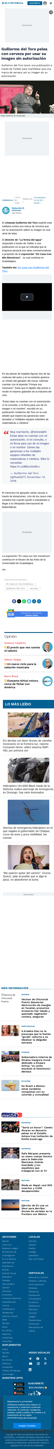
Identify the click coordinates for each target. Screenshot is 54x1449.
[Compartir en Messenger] (29, 601)
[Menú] (51, 3)
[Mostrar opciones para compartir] (51, 12)
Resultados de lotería (36, 1329)
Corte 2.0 (6, 1245)
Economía (7, 1295)
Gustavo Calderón (15, 642)
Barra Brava (11, 676)
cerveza (34, 588)
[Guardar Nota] (39, 601)
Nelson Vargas (12, 659)
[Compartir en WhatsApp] (24, 601)
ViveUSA (33, 1313)
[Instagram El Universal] (38, 1364)
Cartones (6, 1291)
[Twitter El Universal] (45, 1358)
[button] (34, 3)
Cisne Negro (8, 1374)
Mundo (5, 1270)
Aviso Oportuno (36, 1284)
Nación (5, 1241)
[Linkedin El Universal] (30, 1369)
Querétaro (33, 1255)
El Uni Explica (9, 1259)
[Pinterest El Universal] (45, 1364)
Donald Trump (9, 1273)
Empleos (33, 1288)
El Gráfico (33, 1302)
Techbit (5, 1323)
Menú (5, 1327)
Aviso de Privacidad (27, 1418)
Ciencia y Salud (10, 1316)
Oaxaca (32, 1245)
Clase (5, 1349)
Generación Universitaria (35, 1297)
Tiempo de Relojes (11, 1371)
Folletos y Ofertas (37, 1281)
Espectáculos (9, 1302)
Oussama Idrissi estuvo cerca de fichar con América (21, 684)
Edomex (33, 1241)
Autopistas (7, 1338)
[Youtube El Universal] (31, 1364)
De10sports (34, 1306)
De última (7, 1330)
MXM (4, 1320)
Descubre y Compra (38, 1277)
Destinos (6, 1334)
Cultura (5, 1305)
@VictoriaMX (39, 431)
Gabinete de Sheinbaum (8, 1264)
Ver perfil (17, 213)
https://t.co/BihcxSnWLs (25, 466)
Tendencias (7, 1312)
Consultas (7, 1341)
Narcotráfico (8, 1284)
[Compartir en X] (19, 601)
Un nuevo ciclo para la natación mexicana (20, 665)
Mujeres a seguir (10, 1248)
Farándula (7, 200)
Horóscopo (34, 1324)
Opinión (10, 636)
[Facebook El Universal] (37, 1358)
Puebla (32, 1248)
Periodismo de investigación (9, 1253)
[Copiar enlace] (34, 601)
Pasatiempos (35, 1320)
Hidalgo (32, 1252)
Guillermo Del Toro (15, 588)
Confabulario (8, 1309)
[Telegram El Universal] (30, 1358)
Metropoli (7, 1277)
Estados (6, 1280)
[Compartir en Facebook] (14, 601)
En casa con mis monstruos (19, 584)
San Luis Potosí (36, 1259)
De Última (7, 1360)
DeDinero (33, 1309)
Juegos (32, 1316)
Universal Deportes (11, 1298)
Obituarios (34, 1291)
